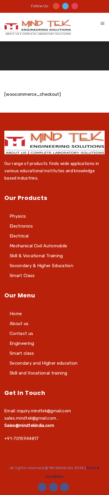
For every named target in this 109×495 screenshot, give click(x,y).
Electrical (19, 236)
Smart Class (22, 275)
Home (16, 313)
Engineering (22, 343)
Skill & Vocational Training (36, 255)
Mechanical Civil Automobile (38, 246)
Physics (18, 216)
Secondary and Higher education (44, 363)
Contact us (21, 333)
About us (19, 323)
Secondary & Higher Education (41, 265)
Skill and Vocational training (38, 373)
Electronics (21, 226)
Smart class (22, 353)
